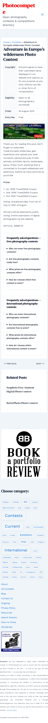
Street (36, 567)
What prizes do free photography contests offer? (24, 271)
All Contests (7, 589)
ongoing (14, 562)
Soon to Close (8, 622)
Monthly (38, 557)
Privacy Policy (8, 608)
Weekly (14, 577)
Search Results (9, 617)
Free (23, 541)
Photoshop (33, 562)
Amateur (6, 502)
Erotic (4, 535)
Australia (35, 502)
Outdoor (23, 562)
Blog (19, 508)
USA (40, 572)
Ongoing (5, 603)
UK (21, 572)
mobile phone (27, 557)
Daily (27, 527)
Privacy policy (12, 710)
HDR (32, 542)
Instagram (40, 542)
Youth (40, 577)
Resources (6, 612)
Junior (35, 551)
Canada (27, 508)
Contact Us (7, 598)
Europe (12, 535)
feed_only (6, 542)
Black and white (8, 508)
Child (35, 508)
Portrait (5, 567)
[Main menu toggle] (42, 14)
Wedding (5, 577)
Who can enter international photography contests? (21, 316)
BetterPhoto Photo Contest (22, 403)
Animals (16, 502)
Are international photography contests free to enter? (22, 326)
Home (6, 42)
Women (32, 577)
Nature (5, 562)
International (16, 550)
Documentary (38, 527)
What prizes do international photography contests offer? (21, 336)
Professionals (17, 567)
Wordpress (6, 627)
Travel (14, 572)
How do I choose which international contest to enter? (21, 347)
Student (5, 572)
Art (25, 501)
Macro (17, 557)
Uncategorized (30, 572)
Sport (28, 567)
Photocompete (19, 8)
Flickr (14, 542)
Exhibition (26, 534)
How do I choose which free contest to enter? (21, 281)
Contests (16, 42)
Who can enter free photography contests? (24, 250)
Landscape (7, 557)
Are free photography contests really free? (23, 261)
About (4, 584)
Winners (23, 577)
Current (12, 526)
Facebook (40, 535)
